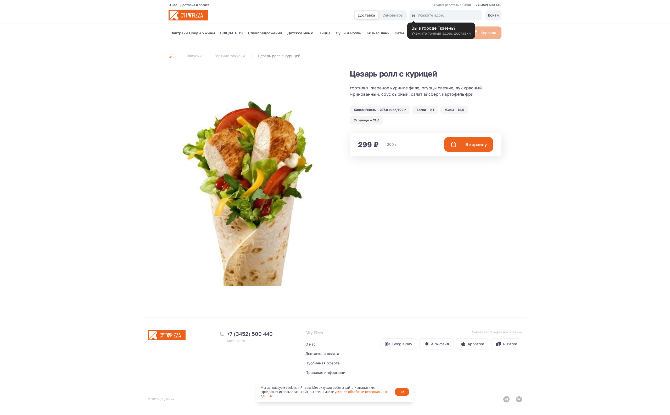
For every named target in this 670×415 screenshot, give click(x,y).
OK (402, 391)
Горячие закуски (230, 55)
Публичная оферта (322, 363)
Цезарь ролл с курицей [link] (279, 55)
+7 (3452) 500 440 (487, 5)
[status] (335, 391)
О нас (173, 5)
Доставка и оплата (194, 5)
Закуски (194, 55)
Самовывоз (392, 15)
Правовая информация (326, 372)
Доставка (366, 15)
